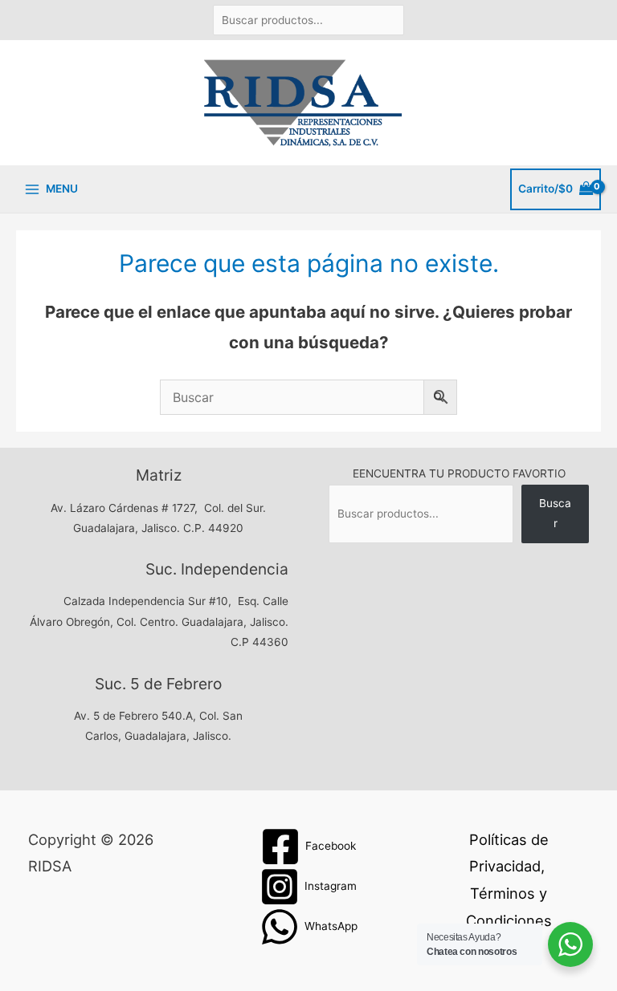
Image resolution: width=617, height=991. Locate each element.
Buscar (555, 513)
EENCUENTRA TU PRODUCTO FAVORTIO (459, 473)
